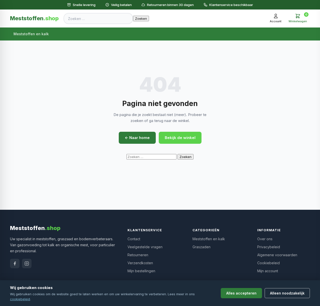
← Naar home (137, 137)
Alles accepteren (241, 293)
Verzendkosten (140, 263)
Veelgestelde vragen (145, 247)
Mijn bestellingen (141, 271)
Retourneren (138, 255)
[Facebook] (15, 263)
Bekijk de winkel (180, 137)
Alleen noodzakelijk (287, 293)
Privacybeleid (268, 247)
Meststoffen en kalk (31, 34)
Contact (134, 239)
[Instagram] (27, 263)
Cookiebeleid (268, 263)
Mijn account (267, 271)
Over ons (264, 239)
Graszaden (201, 247)
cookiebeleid (20, 299)
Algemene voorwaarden (277, 255)
